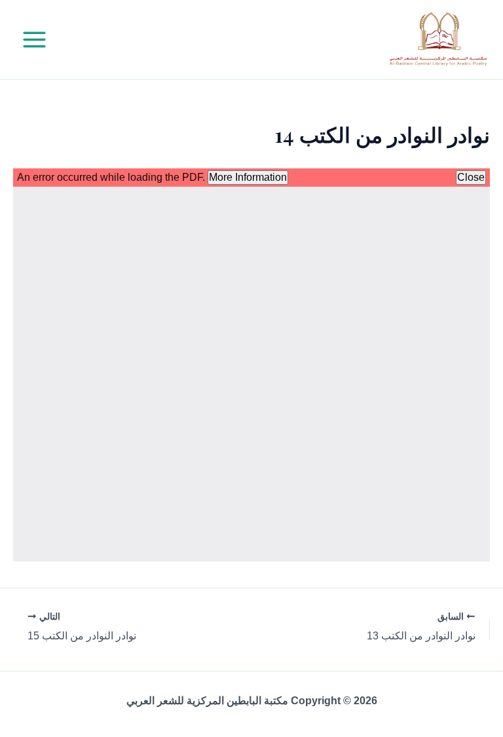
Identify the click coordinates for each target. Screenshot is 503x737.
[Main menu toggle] (34, 39)
